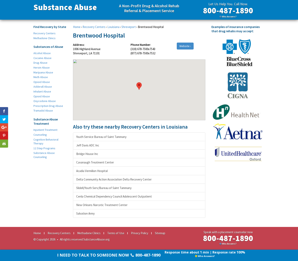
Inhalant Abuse (42, 91)
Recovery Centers (44, 33)
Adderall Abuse (42, 86)
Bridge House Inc (87, 154)
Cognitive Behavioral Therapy (45, 141)
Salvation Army (85, 213)
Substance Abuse (65, 7)
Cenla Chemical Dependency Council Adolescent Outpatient (114, 196)
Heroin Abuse (41, 67)
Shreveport (128, 27)
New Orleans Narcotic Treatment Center (102, 205)
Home (76, 27)
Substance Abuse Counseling (44, 155)
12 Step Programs (44, 148)
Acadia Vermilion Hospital (92, 171)
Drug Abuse (40, 62)
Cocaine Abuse (42, 58)
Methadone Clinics (44, 38)
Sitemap (160, 233)
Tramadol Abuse (43, 110)
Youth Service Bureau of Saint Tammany (101, 137)
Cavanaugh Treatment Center (95, 162)
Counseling (40, 134)
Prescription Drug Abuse (48, 106)
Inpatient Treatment (45, 130)
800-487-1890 (228, 10)
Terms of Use (115, 233)
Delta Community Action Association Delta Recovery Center (114, 179)
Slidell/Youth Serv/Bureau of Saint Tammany (104, 188)
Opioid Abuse (41, 82)
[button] (139, 86)
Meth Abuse (40, 77)
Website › (185, 46)
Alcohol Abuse (42, 53)
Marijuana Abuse (43, 72)
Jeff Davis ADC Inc (87, 145)
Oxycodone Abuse (44, 101)
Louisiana (113, 27)
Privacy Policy (139, 233)
